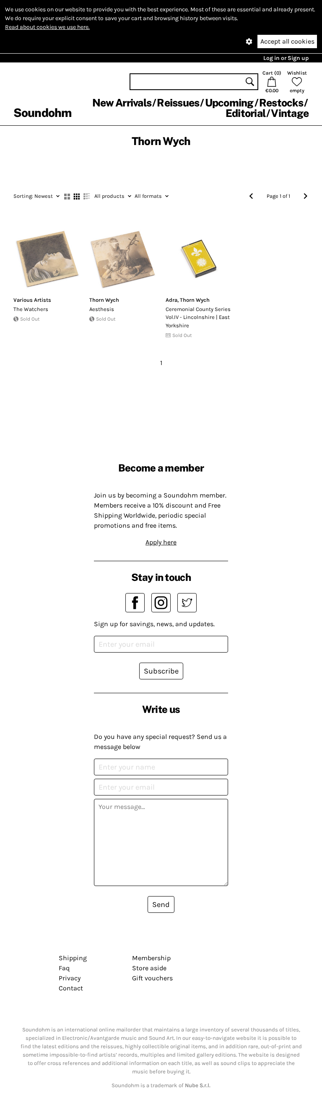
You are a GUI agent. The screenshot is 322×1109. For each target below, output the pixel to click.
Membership (151, 958)
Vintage (290, 113)
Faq (64, 968)
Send (161, 904)
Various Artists (32, 300)
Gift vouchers (152, 978)
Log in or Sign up (286, 58)
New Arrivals (121, 102)
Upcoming (229, 102)
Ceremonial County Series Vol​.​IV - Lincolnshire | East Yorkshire (198, 317)
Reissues (178, 102)
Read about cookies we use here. (47, 27)
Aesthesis (101, 309)
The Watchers (30, 309)
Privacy (69, 978)
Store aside (149, 968)
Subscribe (161, 671)
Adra (171, 300)
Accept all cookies (287, 41)
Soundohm (42, 112)
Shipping (73, 958)
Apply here (161, 542)
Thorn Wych (104, 300)
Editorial (245, 113)
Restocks (281, 102)
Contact (71, 988)
